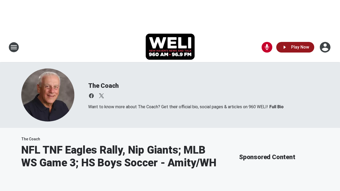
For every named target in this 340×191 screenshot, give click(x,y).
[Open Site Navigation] (13, 47)
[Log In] (326, 47)
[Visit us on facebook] (91, 96)
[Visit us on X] (101, 96)
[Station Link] (170, 47)
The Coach (103, 85)
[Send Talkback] (267, 47)
